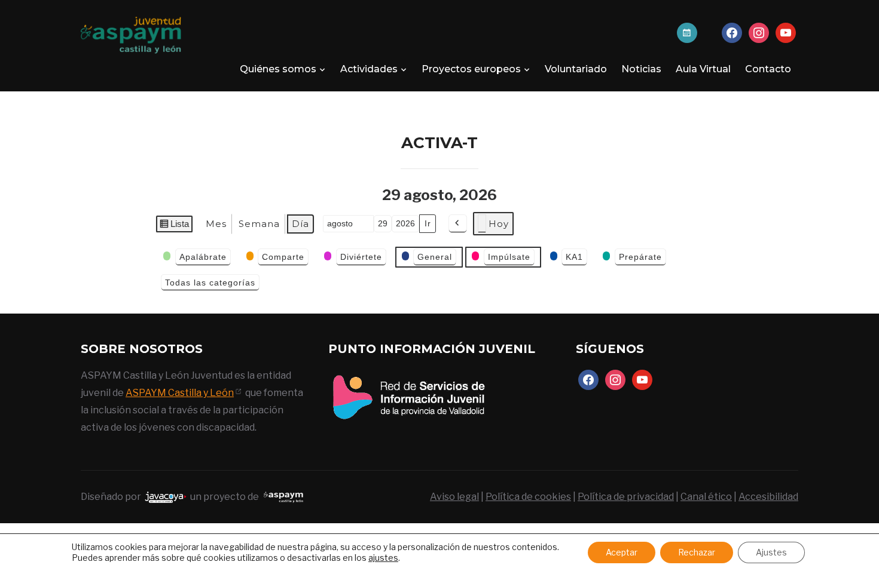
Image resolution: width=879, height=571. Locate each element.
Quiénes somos (278, 69)
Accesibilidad (768, 496)
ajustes (383, 557)
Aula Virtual (703, 69)
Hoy (499, 223)
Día (300, 223)
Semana (259, 223)
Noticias (641, 69)
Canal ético (706, 496)
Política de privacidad (626, 496)
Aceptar (621, 552)
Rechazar (696, 552)
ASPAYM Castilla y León (180, 392)
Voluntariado (576, 69)
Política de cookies (528, 496)
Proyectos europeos (471, 69)
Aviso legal (454, 496)
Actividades (369, 69)
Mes (216, 223)
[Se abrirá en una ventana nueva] (408, 375)
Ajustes (771, 552)
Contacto (768, 69)
